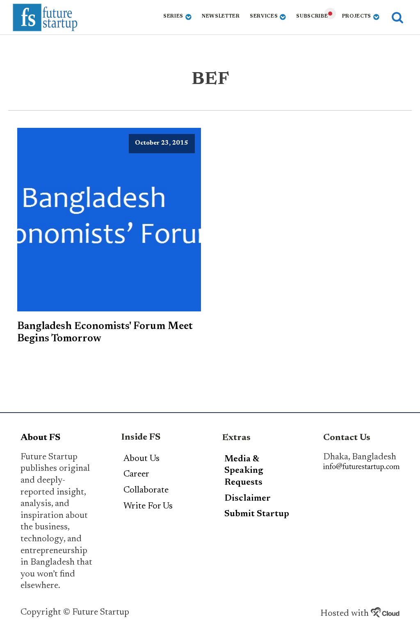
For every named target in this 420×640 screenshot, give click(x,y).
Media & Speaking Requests (243, 471)
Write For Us (148, 506)
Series (173, 16)
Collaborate (146, 490)
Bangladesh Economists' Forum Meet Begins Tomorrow (105, 332)
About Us (141, 458)
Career (136, 474)
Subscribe (312, 16)
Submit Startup (256, 514)
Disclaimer (247, 498)
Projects (357, 16)
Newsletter (221, 16)
